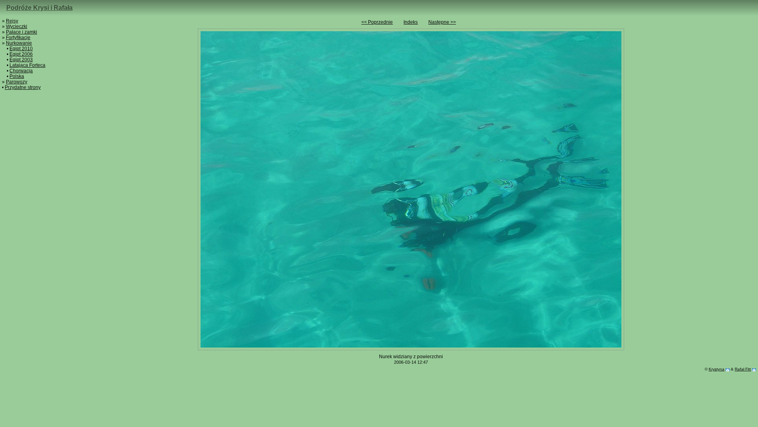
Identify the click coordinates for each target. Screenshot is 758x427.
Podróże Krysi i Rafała (39, 7)
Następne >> (442, 22)
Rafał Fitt (743, 369)
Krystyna (716, 369)
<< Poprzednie (377, 22)
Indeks (410, 22)
